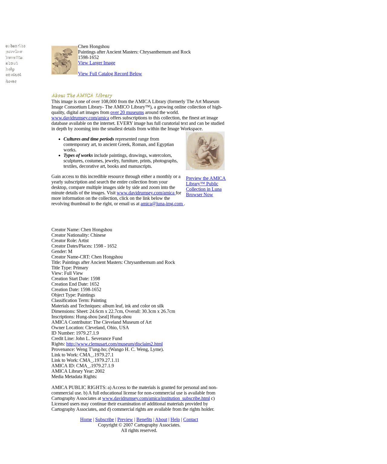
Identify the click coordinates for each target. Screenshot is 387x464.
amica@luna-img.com (162, 203)
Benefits (144, 419)
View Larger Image (96, 62)
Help (175, 419)
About (161, 419)
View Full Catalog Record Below (110, 73)
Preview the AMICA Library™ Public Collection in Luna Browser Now (206, 186)
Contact (190, 419)
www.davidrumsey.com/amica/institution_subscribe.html (156, 398)
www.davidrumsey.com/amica (80, 117)
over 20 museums (127, 112)
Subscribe (104, 419)
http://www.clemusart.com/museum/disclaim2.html (114, 343)
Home (86, 419)
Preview (125, 419)
